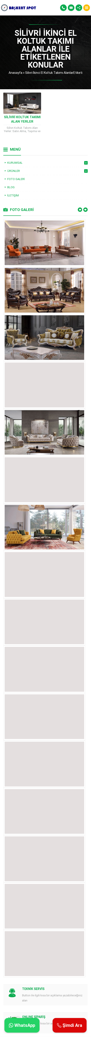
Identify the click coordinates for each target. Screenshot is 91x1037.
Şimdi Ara (71, 1025)
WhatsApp (24, 1025)
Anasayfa (15, 72)
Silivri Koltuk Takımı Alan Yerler (22, 119)
